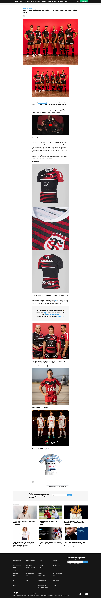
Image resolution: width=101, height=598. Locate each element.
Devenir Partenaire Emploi (42, 577)
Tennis (41, 563)
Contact (52, 595)
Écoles (27, 575)
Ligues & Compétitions (17, 578)
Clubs (14, 580)
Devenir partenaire (24, 595)
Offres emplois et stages (17, 565)
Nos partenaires (30, 595)
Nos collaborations (36, 595)
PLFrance (54, 582)
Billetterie (54, 558)
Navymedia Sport (40, 593)
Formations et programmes (30, 578)
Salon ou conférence (41, 582)
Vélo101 (54, 575)
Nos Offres (40, 573)
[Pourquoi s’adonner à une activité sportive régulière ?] (50, 512)
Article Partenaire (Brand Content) (44, 578)
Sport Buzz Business (16, 557)
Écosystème (15, 573)
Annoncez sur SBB (83, 1)
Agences (14, 583)
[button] (14, 1)
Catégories (28, 557)
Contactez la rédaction (47, 595)
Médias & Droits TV (29, 565)
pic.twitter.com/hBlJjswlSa (52, 314)
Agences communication (17, 563)
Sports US (41, 567)
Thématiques (55, 557)
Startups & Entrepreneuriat (30, 560)
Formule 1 (41, 565)
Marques (14, 575)
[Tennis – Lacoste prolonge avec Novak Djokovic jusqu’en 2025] (25, 512)
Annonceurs (19, 595)
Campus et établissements (30, 577)
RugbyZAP (54, 585)
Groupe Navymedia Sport (57, 573)
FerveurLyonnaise (56, 580)
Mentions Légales (57, 595)
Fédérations (15, 577)
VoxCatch (54, 578)
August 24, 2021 (60, 316)
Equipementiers (27, 8)
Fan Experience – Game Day (30, 558)
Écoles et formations (16, 562)
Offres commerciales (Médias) (43, 587)
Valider (69, 495)
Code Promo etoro (16, 570)
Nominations (28, 570)
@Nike (44, 312)
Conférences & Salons (56, 562)
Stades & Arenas (28, 562)
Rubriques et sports (16, 558)
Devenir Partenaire (41, 575)
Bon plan (39, 583)
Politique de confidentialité (65, 595)
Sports (41, 557)
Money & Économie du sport (30, 567)
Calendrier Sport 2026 (17, 560)
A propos (14, 595)
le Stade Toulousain (42, 103)
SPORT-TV (54, 583)
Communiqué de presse (42, 580)
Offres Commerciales (56, 565)
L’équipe (41, 595)
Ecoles (14, 585)
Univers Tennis (55, 577)
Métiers (27, 580)
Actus (24, 8)
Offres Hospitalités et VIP (57, 563)
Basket (41, 562)
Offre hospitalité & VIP (42, 585)
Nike (56, 300)
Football (41, 558)
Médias (14, 582)
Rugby (31, 8)
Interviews (15, 567)
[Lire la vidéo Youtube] (50, 125)
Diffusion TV (55, 560)
